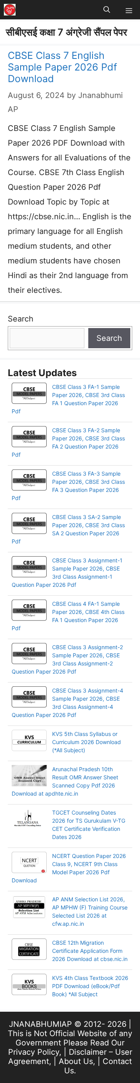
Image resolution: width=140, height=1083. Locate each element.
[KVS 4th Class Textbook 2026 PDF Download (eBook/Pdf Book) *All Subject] (29, 985)
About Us (76, 1061)
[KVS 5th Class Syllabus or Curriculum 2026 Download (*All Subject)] (29, 741)
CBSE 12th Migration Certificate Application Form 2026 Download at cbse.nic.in (90, 950)
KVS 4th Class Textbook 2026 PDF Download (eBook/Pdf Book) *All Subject (90, 986)
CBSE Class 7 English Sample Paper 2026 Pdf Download (62, 67)
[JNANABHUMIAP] (10, 9)
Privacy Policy (33, 1052)
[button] (107, 9)
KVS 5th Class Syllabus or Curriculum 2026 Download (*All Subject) (86, 742)
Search (20, 318)
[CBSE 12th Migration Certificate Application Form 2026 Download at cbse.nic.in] (29, 950)
